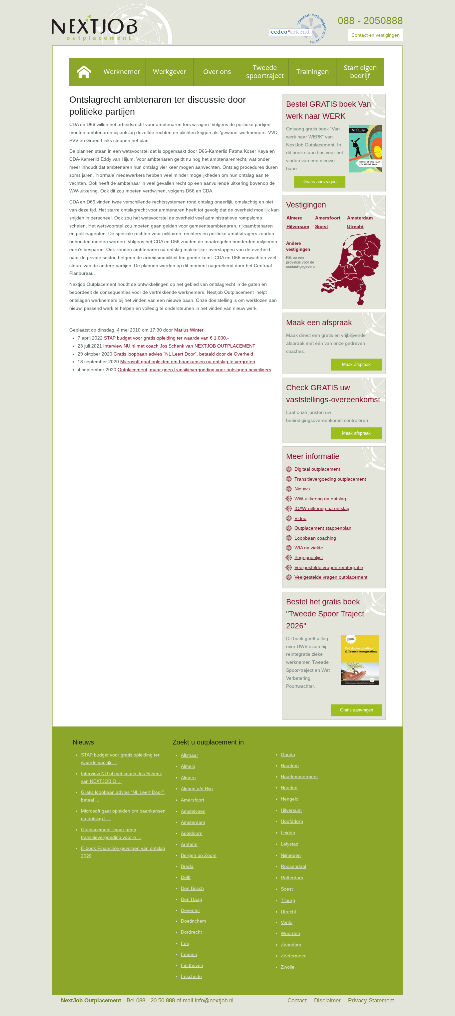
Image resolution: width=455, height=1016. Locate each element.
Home (83, 72)
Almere (294, 217)
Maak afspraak (356, 364)
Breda (187, 866)
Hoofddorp (292, 821)
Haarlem (290, 765)
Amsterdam (360, 217)
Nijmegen (291, 855)
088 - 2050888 (370, 20)
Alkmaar (189, 755)
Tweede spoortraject (265, 71)
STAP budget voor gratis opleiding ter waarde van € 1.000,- (166, 338)
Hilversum (297, 226)
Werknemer (122, 71)
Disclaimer (327, 1000)
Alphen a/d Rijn (197, 788)
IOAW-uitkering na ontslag (321, 508)
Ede (185, 943)
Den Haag (191, 899)
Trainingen (312, 71)
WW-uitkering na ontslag (320, 498)
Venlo (286, 922)
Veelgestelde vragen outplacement (330, 577)
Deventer (190, 910)
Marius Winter (189, 330)
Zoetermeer (293, 955)
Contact (297, 1000)
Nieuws (302, 488)
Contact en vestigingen (375, 35)
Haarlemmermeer (299, 776)
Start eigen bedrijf (360, 71)
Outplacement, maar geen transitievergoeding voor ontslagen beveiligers (194, 369)
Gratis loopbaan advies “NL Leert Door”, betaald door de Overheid (183, 354)
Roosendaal (293, 866)
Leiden (288, 832)
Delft (186, 877)
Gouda (288, 754)
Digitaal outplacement (317, 469)
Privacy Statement (371, 1000)
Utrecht (355, 226)
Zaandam (291, 944)
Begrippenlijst (308, 557)
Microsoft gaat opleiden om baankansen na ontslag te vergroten (187, 361)
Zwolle (287, 967)
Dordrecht (191, 932)
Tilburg (288, 900)
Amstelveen (193, 811)
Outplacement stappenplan (322, 528)
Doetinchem (193, 921)
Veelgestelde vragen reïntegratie (328, 567)
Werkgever (169, 71)
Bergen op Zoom (199, 855)
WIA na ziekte (308, 547)
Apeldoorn (192, 833)
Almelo (188, 766)
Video (300, 518)
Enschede (191, 976)
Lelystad (289, 844)
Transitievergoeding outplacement (330, 479)
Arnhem (189, 844)
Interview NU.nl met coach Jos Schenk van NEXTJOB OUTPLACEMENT (179, 346)
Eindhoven (192, 965)
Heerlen (289, 787)
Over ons (217, 71)
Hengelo (289, 799)
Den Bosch (192, 888)
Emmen (189, 954)
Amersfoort (327, 217)
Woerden (290, 933)
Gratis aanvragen (319, 181)
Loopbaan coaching (315, 538)
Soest (321, 226)
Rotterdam (292, 877)
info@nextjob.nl (214, 1000)
